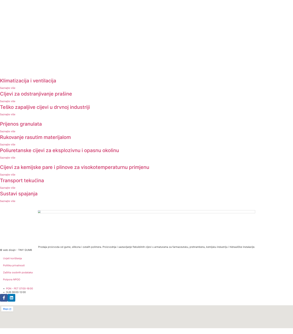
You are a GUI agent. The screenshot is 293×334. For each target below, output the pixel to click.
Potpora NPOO (11, 279)
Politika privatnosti (14, 265)
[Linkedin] (11, 298)
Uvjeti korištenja (12, 258)
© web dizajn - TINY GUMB (16, 249)
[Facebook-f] (4, 298)
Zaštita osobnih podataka (18, 272)
